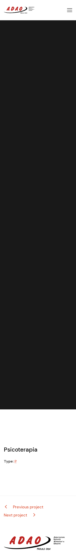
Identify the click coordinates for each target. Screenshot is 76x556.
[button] (69, 10)
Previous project (28, 507)
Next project (15, 515)
